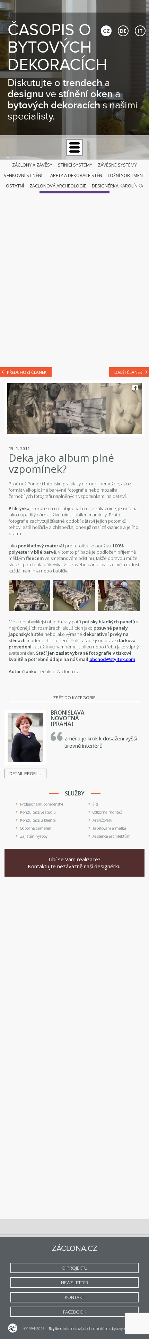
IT (140, 30)
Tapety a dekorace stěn (75, 175)
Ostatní (15, 186)
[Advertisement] (74, 281)
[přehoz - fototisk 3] (119, 609)
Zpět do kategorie (74, 697)
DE (123, 30)
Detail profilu (25, 773)
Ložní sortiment (126, 175)
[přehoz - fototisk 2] (74, 609)
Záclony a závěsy (32, 165)
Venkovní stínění (23, 175)
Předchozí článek (26, 372)
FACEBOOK (74, 1312)
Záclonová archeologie (57, 186)
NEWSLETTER (74, 1282)
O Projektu (74, 1268)
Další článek (128, 372)
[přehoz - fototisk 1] (29, 609)
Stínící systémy (75, 165)
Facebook (135, 387)
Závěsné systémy (117, 165)
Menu (74, 147)
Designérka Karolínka (117, 186)
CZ (106, 30)
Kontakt (74, 1297)
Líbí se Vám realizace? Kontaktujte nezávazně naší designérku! (75, 863)
